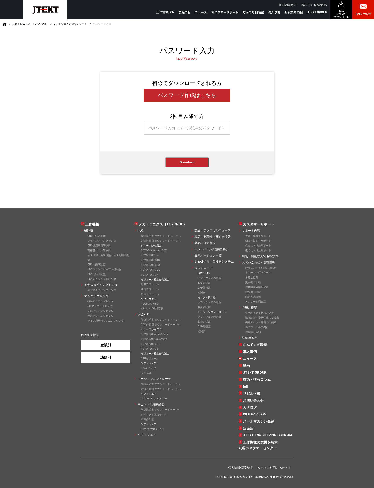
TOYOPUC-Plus (150, 255)
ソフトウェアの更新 (209, 278)
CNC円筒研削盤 (96, 236)
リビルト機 (251, 393)
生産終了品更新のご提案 (259, 312)
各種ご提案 (251, 277)
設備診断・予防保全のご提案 (262, 317)
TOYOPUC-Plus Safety (154, 339)
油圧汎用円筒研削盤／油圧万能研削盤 (108, 257)
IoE (245, 387)
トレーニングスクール (258, 272)
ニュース (201, 12)
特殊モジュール (150, 294)
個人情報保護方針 (240, 467)
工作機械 (92, 224)
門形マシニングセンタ (100, 315)
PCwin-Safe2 (148, 368)
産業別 (105, 345)
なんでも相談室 (253, 12)
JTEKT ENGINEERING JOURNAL (268, 435)
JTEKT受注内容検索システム (214, 261)
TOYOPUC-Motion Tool (154, 398)
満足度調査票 (253, 296)
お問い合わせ (363, 13)
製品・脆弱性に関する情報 (212, 236)
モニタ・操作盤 (207, 297)
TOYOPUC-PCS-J (150, 344)
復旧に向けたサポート (258, 250)
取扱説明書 (204, 282)
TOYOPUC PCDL (150, 269)
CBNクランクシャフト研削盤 (104, 269)
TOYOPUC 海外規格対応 (210, 249)
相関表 (201, 292)
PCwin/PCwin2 (149, 303)
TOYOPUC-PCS (149, 348)
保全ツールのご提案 (257, 327)
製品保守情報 (253, 292)
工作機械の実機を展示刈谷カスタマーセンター (258, 445)
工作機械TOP (165, 12)
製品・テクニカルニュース (212, 230)
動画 (246, 366)
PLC (140, 230)
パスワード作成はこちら (187, 95)
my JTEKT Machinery (314, 4)
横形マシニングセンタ (100, 301)
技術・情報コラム (257, 379)
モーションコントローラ (154, 378)
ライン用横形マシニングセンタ (105, 320)
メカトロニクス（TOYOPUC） (29, 23)
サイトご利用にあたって (274, 467)
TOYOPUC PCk (149, 274)
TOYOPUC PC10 (150, 260)
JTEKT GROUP (317, 12)
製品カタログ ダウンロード (341, 14)
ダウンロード (203, 268)
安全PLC (143, 314)
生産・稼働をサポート (258, 236)
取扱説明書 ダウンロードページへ (161, 236)
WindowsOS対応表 (152, 308)
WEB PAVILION (254, 414)
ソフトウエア (147, 434)
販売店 (248, 428)
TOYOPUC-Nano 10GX (154, 250)
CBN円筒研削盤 (96, 274)
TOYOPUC (204, 273)
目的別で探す (90, 335)
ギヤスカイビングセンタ (101, 284)
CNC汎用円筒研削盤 (99, 245)
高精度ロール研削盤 (99, 250)
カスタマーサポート (258, 224)
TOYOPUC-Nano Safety (154, 334)
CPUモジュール (150, 284)
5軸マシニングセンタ (99, 306)
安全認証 (146, 373)
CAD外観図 (204, 287)
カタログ (250, 407)
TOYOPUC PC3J (150, 265)
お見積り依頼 (253, 332)
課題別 (105, 357)
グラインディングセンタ (101, 240)
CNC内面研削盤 (96, 264)
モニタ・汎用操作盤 (151, 404)
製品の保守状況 (205, 243)
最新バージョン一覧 (208, 255)
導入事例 (274, 12)
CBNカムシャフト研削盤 (101, 279)
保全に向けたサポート (258, 245)
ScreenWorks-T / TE (152, 429)
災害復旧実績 (253, 282)
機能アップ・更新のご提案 (260, 322)
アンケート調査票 (255, 301)
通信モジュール (150, 289)
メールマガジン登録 (258, 421)
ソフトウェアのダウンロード (70, 23)
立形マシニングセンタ (100, 310)
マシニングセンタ (96, 296)
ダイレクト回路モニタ (154, 414)
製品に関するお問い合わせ (260, 267)
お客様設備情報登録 (257, 287)
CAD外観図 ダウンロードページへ (161, 240)
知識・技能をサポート (258, 240)
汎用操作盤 (147, 419)
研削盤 (88, 230)
